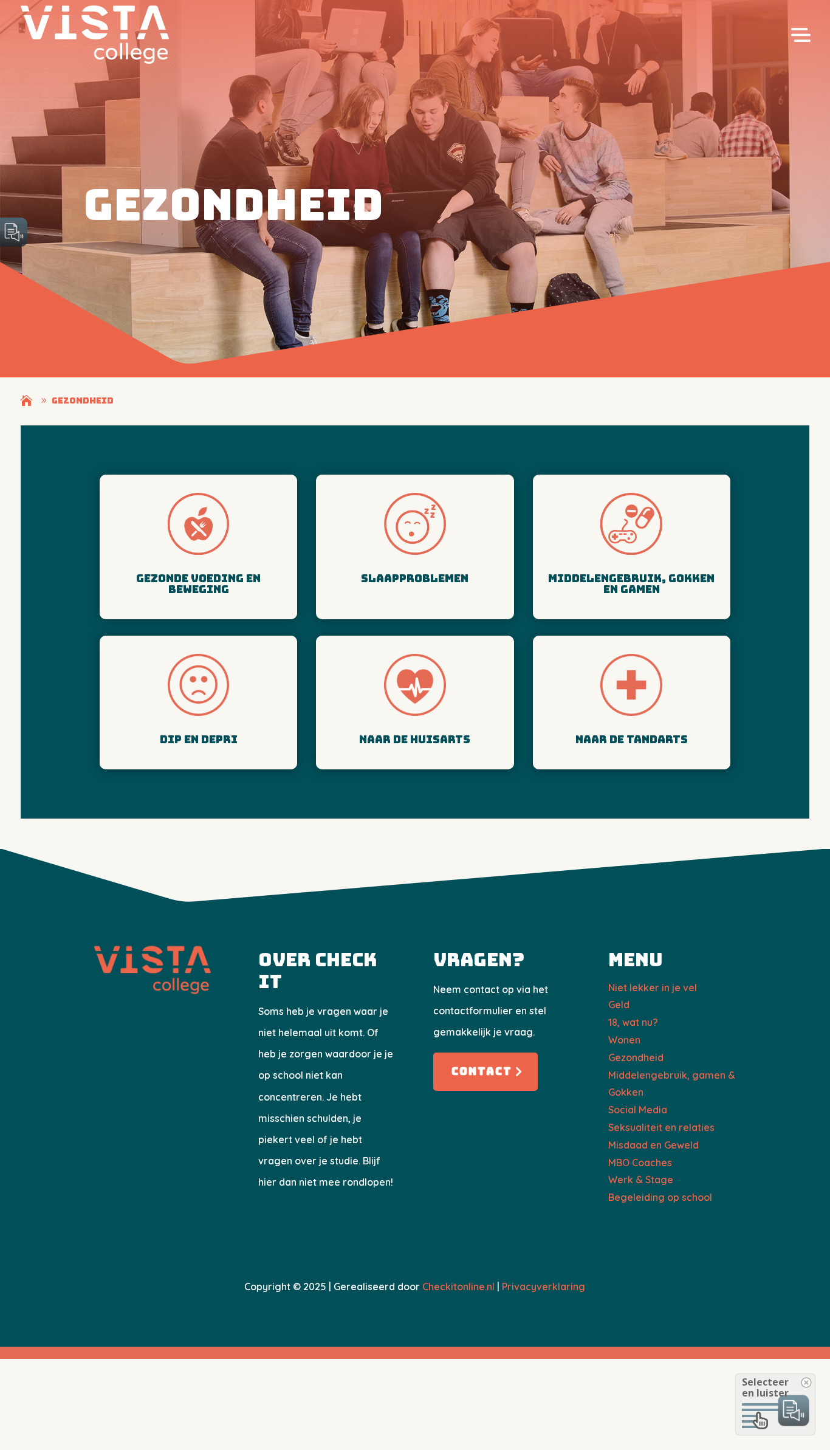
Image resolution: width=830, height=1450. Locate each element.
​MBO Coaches (640, 1162)
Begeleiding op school (660, 1197)
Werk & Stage (640, 1179)
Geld (618, 1004)
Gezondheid (636, 1057)
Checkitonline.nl (458, 1286)
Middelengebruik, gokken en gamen (631, 583)
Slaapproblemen (414, 578)
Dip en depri (199, 739)
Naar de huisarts (414, 739)
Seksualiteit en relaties (661, 1127)
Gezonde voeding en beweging (198, 583)
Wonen (624, 1040)
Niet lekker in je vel (652, 987)
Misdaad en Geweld (653, 1145)
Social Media (637, 1110)
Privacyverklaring (543, 1286)
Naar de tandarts (631, 739)
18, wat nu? (633, 1022)
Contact (481, 1071)
